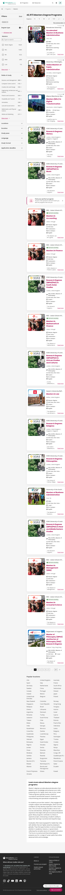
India (28, 726)
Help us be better (56, 890)
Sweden (29, 688)
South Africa (57, 686)
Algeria (56, 745)
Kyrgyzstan (43, 758)
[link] (15, 9)
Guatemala (30, 734)
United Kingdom (45, 680)
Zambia (42, 731)
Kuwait (56, 771)
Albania (29, 766)
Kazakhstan (30, 728)
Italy (41, 683)
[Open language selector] (56, 2)
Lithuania (43, 709)
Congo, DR (57, 753)
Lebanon (29, 717)
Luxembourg (44, 734)
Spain (28, 683)
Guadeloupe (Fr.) (59, 756)
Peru (55, 734)
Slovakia (42, 745)
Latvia (55, 728)
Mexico (42, 694)
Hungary (56, 707)
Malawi (29, 764)
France (56, 683)
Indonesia (57, 726)
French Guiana (58, 761)
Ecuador (56, 766)
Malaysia (29, 707)
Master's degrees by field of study (54, 865)
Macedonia (57, 758)
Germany (29, 686)
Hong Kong (57, 704)
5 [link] (48, 669)
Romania (29, 715)
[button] (5, 22)
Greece (29, 709)
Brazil (42, 707)
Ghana (42, 771)
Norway (56, 701)
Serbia (42, 747)
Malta (28, 723)
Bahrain (42, 753)
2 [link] (38, 669)
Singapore (30, 704)
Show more (5, 69)
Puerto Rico (57, 723)
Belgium (42, 696)
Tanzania (43, 761)
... (52, 670)
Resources (37, 3)
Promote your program (40, 864)
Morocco (43, 728)
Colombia (43, 701)
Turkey (42, 715)
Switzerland (57, 688)
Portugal (43, 691)
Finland (56, 691)
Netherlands (44, 686)
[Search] (52, 2)
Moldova (29, 753)
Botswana (30, 742)
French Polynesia (32, 771)
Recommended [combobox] (58, 23)
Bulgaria (56, 731)
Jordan (29, 747)
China (42, 688)
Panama (42, 737)
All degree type (8, 32)
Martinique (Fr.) (45, 764)
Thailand (56, 717)
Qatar (55, 764)
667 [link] (56, 669)
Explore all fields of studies (54, 861)
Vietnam (29, 739)
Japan (55, 694)
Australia (56, 680)
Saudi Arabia (44, 742)
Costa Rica (30, 731)
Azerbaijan (57, 737)
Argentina (30, 712)
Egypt (42, 739)
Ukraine (29, 774)
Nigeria (29, 745)
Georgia (42, 726)
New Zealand (31, 701)
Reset (20, 16)
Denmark (43, 712)
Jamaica (29, 758)
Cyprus (56, 715)
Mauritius (57, 750)
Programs (25, 3)
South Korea (44, 717)
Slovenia (42, 750)
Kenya (55, 747)
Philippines (30, 737)
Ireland (29, 694)
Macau (42, 723)
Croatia (56, 742)
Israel (55, 712)
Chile (41, 720)
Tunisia (56, 739)
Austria (56, 709)
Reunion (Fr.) (31, 761)
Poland (56, 696)
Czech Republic (45, 704)
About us (36, 861)
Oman (28, 750)
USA (28, 680)
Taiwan (29, 720)
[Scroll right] (63, 19)
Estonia (56, 720)
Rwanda (42, 756)
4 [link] (45, 669)
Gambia (29, 756)
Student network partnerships (38, 868)
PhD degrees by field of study (55, 872)
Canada (29, 691)
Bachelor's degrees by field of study (55, 868)
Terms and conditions (41, 890)
